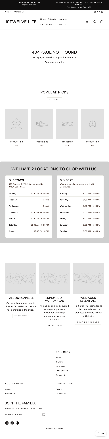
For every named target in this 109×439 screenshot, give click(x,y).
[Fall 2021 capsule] (20, 278)
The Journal (54, 325)
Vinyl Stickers (47, 24)
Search (8, 12)
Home (43, 19)
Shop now (20, 316)
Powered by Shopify (54, 429)
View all (54, 100)
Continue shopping (54, 62)
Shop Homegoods (88, 322)
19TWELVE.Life (21, 21)
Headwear (63, 19)
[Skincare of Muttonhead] (54, 278)
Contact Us (19, 12)
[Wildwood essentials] (88, 278)
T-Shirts (52, 19)
